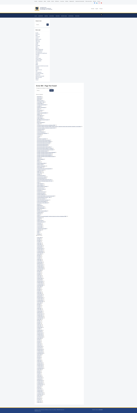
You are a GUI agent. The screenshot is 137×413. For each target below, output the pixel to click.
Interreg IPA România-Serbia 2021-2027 (44, 179)
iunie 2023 (39, 289)
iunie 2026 (39, 240)
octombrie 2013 (40, 366)
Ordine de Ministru (40, 185)
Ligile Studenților (38, 60)
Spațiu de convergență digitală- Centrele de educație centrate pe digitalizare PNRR (51, 216)
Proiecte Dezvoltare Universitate (43, 200)
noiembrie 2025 (40, 249)
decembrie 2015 (40, 332)
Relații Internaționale (40, 208)
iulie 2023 (38, 287)
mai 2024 (38, 274)
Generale (38, 174)
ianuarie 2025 (39, 263)
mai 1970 (38, 399)
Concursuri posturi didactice (42, 133)
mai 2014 (38, 358)
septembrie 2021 (40, 317)
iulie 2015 (38, 339)
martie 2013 (39, 376)
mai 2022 (38, 307)
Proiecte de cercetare (41, 198)
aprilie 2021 (39, 324)
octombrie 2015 (40, 335)
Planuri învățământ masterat (42, 186)
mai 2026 (38, 241)
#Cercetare (39, 96)
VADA (38, 231)
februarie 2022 (39, 311)
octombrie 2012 (40, 383)
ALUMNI (48, 1)
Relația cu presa (38, 39)
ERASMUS (37, 67)
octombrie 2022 (40, 300)
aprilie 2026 (39, 243)
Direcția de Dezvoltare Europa (42, 145)
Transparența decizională (41, 228)
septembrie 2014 (40, 353)
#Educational (39, 97)
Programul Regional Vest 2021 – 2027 (44, 197)
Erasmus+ (37, 68)
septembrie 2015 (40, 336)
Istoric (38, 182)
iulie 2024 (38, 271)
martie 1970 (39, 402)
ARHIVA (38, 114)
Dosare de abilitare (40, 159)
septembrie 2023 (40, 285)
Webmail (94, 1)
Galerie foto (38, 40)
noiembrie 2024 (40, 266)
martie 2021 (39, 326)
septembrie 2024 (40, 268)
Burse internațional (40, 122)
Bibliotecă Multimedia (39, 49)
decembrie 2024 (40, 264)
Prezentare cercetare (41, 189)
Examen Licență (40, 164)
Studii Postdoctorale (41, 221)
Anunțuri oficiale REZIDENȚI (42, 112)
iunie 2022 (39, 305)
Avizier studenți (38, 58)
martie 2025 (39, 260)
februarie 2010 (39, 391)
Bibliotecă (57, 1)
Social (37, 62)
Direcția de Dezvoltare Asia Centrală (43, 142)
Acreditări (39, 106)
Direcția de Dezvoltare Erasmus (42, 144)
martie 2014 (39, 361)
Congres (38, 136)
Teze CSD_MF (39, 227)
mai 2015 (38, 342)
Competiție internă (40, 129)
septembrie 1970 (40, 394)
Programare (39, 190)
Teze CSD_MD (39, 225)
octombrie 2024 (40, 267)
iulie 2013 (38, 371)
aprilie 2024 (39, 275)
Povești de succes (39, 69)
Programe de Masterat (41, 194)
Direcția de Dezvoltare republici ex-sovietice (45, 148)
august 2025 (39, 253)
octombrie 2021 (40, 316)
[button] (35, 14)
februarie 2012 (39, 390)
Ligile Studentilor (40, 183)
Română (92, 8)
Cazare (37, 63)
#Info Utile (39, 99)
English (96, 8)
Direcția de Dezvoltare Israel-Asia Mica (44, 146)
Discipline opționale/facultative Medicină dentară (45, 156)
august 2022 (39, 302)
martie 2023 (39, 293)
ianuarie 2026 (39, 247)
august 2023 (39, 286)
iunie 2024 (39, 273)
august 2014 (39, 354)
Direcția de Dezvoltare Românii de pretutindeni (45, 149)
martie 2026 (39, 244)
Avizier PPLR (39, 117)
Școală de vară (39, 212)
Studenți (66, 1)
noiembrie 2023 (40, 282)
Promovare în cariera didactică (42, 202)
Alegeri (38, 108)
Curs (38, 137)
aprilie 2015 (39, 343)
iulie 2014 (38, 356)
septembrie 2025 (40, 252)
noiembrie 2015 (40, 334)
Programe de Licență (41, 193)
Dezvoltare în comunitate (41, 138)
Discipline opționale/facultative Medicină (44, 155)
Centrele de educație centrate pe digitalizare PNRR (46, 125)
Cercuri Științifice (39, 72)
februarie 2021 (39, 327)
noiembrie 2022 (40, 298)
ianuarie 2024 (39, 279)
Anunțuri (38, 111)
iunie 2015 (39, 341)
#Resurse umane (40, 100)
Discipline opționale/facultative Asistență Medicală (46, 152)
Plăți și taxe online (88, 1)
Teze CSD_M (39, 224)
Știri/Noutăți (39, 217)
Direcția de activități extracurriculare (43, 140)
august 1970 (39, 395)
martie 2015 (39, 345)
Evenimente (40, 1)
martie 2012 (39, 388)
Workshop (39, 234)
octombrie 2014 (40, 351)
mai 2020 (38, 328)
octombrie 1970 (40, 392)
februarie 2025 (39, 262)
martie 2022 (39, 309)
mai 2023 (38, 290)
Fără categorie (39, 167)
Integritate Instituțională (79, 1)
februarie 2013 (39, 377)
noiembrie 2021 (40, 315)
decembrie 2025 (40, 248)
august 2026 (39, 237)
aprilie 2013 (39, 375)
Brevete (38, 121)
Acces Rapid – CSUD (40, 102)
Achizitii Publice (40, 103)
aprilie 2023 (39, 292)
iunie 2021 (39, 322)
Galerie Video (39, 172)
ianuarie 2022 (39, 312)
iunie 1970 (39, 398)
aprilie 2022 (39, 308)
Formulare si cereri (40, 170)
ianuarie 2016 (39, 331)
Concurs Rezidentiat (40, 131)
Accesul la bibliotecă (39, 50)
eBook (37, 46)
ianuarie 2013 (39, 379)
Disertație (39, 157)
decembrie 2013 (40, 364)
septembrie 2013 (40, 368)
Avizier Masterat (40, 115)
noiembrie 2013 (40, 365)
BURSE (37, 64)
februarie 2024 (39, 278)
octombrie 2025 (40, 251)
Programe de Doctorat (41, 191)
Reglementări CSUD (40, 206)
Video (38, 232)
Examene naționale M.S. (41, 166)
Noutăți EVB (38, 45)
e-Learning (62, 1)
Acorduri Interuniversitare (41, 104)
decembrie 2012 (40, 380)
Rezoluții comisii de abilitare (42, 210)
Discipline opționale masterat (42, 151)
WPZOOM (100, 409)
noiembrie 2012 (40, 381)
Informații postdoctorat (41, 178)
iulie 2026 (38, 238)
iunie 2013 (39, 372)
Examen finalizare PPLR (41, 163)
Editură (52, 1)
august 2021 (39, 319)
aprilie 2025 (39, 259)
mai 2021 (38, 323)
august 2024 (39, 270)
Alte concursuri (40, 110)
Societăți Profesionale (39, 73)
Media (45, 1)
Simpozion (39, 213)
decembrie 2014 (40, 349)
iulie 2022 (38, 304)
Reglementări (72, 1)
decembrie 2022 (40, 297)
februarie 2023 (39, 294)
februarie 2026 (39, 245)
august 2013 (39, 369)
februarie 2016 (39, 330)
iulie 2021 (38, 320)
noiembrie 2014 (40, 350)
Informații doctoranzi (41, 175)
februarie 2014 (39, 362)
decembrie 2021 (40, 313)
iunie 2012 (39, 387)
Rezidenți (38, 209)
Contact (98, 1)
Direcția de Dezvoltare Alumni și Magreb (44, 141)
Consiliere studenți (39, 59)
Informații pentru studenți (41, 176)
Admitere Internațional (41, 107)
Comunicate (38, 36)
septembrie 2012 (40, 384)
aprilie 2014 (39, 360)
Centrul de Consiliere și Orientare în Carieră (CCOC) (46, 127)
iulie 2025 (38, 255)
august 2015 (39, 338)
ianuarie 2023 (39, 296)
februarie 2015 (39, 346)
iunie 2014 (39, 357)
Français (100, 8)
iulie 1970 (38, 396)
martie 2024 (39, 277)
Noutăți (36, 1)
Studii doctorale (40, 220)
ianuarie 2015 (39, 347)
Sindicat (38, 215)
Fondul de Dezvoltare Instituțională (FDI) (44, 168)
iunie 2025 (39, 256)
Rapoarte (38, 204)
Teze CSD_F (39, 223)
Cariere (38, 123)
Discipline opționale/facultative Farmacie (44, 153)
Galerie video (38, 41)
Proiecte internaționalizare (42, 201)
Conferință (39, 134)
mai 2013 (38, 373)
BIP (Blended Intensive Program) (43, 119)
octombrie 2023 (40, 283)
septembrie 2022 (40, 301)
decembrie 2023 (40, 281)
